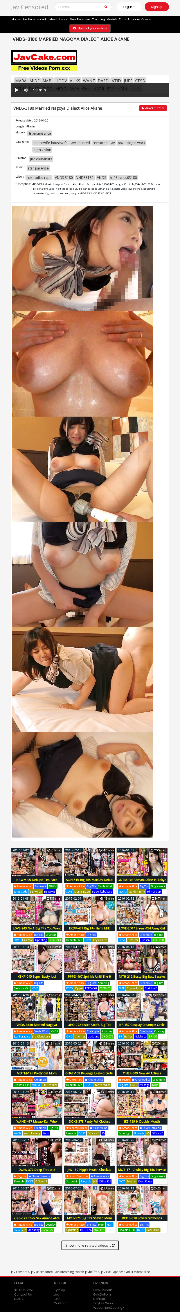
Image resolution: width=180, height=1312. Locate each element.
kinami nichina (78, 1128)
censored (100, 142)
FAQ (57, 1299)
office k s (93, 1133)
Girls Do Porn (102, 1290)
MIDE (34, 80)
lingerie (71, 1133)
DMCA (18, 1299)
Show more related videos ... (88, 1245)
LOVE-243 (55, 940)
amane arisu (24, 886)
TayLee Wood (103, 1303)
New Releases (80, 19)
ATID (116, 80)
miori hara (76, 1080)
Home (16, 19)
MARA (21, 80)
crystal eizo (100, 940)
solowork (40, 886)
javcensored (80, 142)
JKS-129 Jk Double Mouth (142, 1121)
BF (120, 1036)
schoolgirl (125, 1133)
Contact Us (23, 1294)
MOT (122, 1181)
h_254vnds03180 (123, 177)
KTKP (35, 988)
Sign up (156, 7)
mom (101, 1224)
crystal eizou (82, 891)
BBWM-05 (36, 891)
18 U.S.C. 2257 (24, 1290)
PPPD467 (105, 988)
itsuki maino (100, 1128)
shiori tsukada (151, 1128)
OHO (69, 1036)
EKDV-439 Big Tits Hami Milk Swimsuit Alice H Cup (89, 930)
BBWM (53, 886)
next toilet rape (39, 177)
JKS (147, 1133)
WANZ (89, 80)
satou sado (21, 891)
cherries (80, 1036)
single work (135, 142)
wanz (46, 1133)
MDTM (36, 1085)
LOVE (17, 940)
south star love (78, 1176)
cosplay (159, 1031)
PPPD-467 (91, 988)
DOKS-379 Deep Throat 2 (36, 1170)
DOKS (81, 1133)
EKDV (88, 940)
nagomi (21, 1176)
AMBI (47, 80)
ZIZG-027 (47, 1230)
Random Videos (139, 19)
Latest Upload (58, 19)
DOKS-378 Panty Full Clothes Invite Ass (89, 1123)
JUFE (128, 80)
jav (112, 142)
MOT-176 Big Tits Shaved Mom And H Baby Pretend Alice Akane (89, 1220)
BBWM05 (49, 891)
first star (27, 940)
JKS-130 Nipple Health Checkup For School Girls (89, 1172)
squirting (50, 935)
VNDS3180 (85, 177)
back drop (153, 1230)
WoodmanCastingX (108, 1307)
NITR (122, 988)
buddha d (151, 988)
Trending (98, 19)
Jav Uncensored (34, 19)
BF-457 (153, 1036)
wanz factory (32, 1133)
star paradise (38, 168)
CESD (140, 80)
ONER (133, 1085)
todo (155, 1085)
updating (41, 940)
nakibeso (141, 1036)
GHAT (88, 1085)
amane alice (41, 133)
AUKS (75, 80)
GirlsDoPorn (102, 1294)
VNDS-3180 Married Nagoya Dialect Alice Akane (36, 1027)
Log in (58, 1294)
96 (102, 1133)
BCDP (140, 1230)
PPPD (69, 988)
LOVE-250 (158, 940)
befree (128, 1036)
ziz (24, 1230)
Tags (122, 19)
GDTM (123, 891)
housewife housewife (50, 142)
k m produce (50, 1085)
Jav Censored (30, 7)
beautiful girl (74, 940)
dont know (145, 1181)
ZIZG (17, 1230)
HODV (61, 80)
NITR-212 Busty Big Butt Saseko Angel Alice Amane (142, 978)
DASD (103, 80)
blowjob (138, 1133)
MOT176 (99, 1230)
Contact (60, 1303)
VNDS (101, 177)
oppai (79, 988)
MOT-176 (86, 1230)
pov (121, 142)
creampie (146, 935)
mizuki (125, 1080)
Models (112, 19)
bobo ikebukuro (102, 891)
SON (69, 891)
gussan (145, 940)
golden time (137, 891)
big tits (91, 886)
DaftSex (99, 1299)
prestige (144, 1085)
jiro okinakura (41, 159)
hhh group (154, 891)
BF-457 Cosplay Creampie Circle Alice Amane (142, 1027)
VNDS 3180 (64, 177)
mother (131, 1181)
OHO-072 (107, 1036)
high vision (42, 149)
